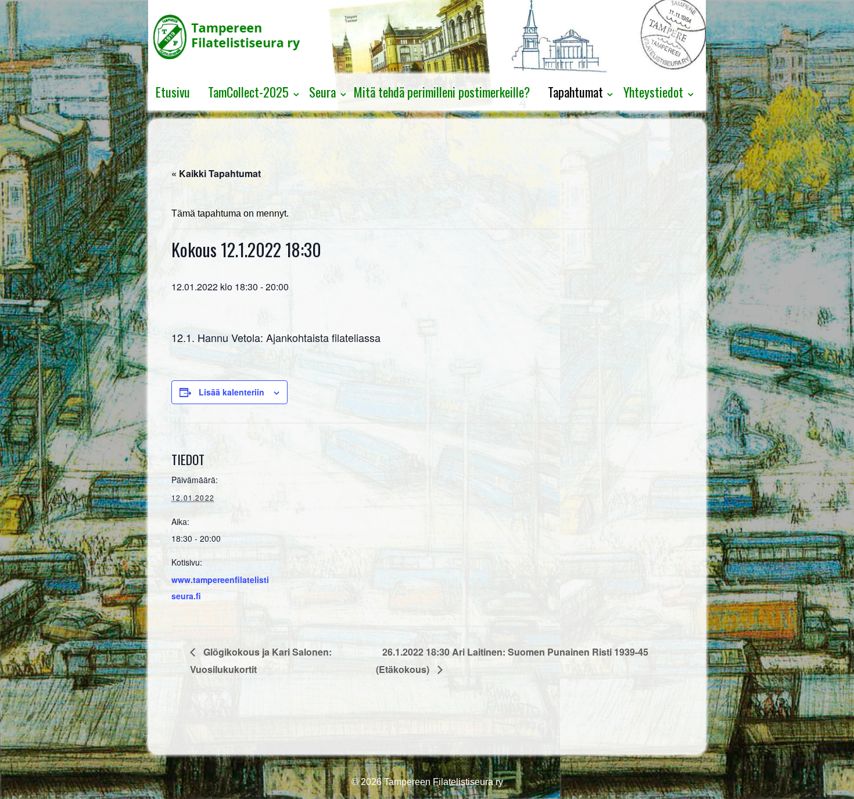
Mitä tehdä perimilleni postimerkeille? (442, 91)
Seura (322, 91)
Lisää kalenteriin (231, 392)
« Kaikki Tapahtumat (216, 173)
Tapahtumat (575, 91)
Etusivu (173, 91)
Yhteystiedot (653, 91)
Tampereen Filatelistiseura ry (442, 782)
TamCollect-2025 (248, 91)
